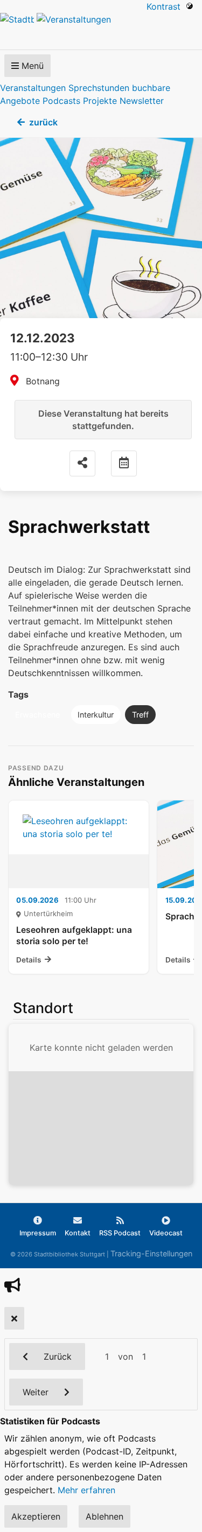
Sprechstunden (98, 87)
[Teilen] (82, 463)
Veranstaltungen (33, 87)
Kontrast (166, 6)
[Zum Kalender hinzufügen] (124, 463)
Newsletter (142, 100)
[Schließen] (14, 1318)
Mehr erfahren (86, 1490)
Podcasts (61, 100)
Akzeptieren (35, 1516)
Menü (31, 65)
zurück (43, 122)
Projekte (100, 100)
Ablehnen (104, 1516)
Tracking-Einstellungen (151, 1253)
